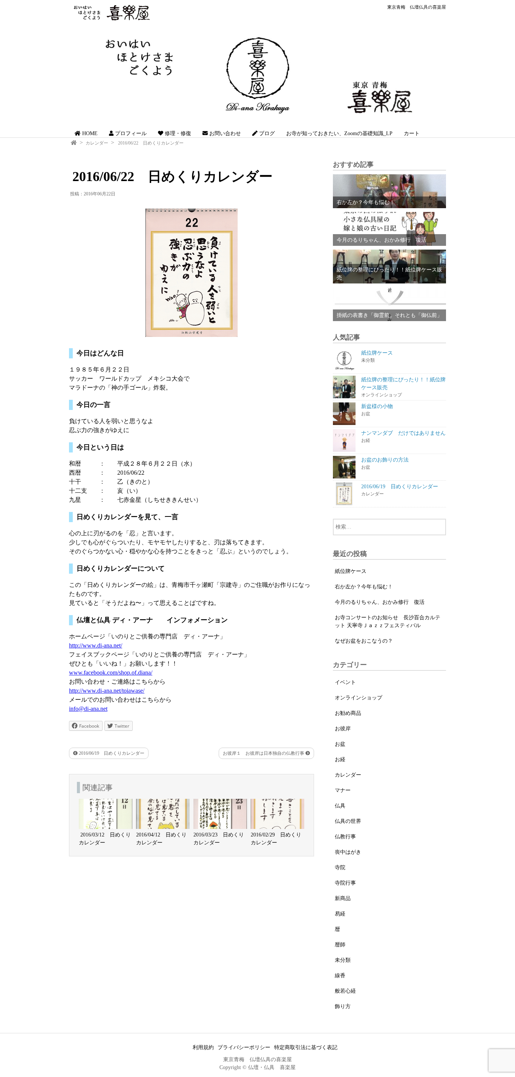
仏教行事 (345, 836)
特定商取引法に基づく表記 (305, 1047)
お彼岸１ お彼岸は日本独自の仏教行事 (264, 753)
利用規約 (203, 1047)
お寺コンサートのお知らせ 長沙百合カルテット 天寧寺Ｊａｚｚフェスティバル (387, 621)
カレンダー (97, 143)
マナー (343, 790)
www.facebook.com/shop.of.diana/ (110, 672)
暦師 (340, 945)
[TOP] (74, 143)
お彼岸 (343, 728)
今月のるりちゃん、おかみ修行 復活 (380, 602)
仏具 (340, 806)
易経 (340, 914)
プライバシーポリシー (244, 1047)
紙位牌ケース (350, 571)
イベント (345, 682)
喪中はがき (348, 852)
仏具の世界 (348, 821)
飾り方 (343, 1006)
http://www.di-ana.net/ (95, 645)
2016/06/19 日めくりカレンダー (111, 753)
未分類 (343, 960)
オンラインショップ (358, 698)
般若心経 (345, 991)
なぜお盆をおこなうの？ (364, 641)
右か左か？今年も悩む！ (364, 587)
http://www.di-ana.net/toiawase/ (106, 690)
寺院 (340, 867)
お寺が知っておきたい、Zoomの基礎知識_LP (339, 133)
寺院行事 (345, 883)
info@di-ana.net (88, 708)
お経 (340, 759)
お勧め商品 (348, 713)
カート (412, 133)
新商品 (343, 898)
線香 (340, 975)
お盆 (340, 744)
